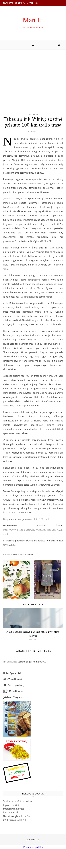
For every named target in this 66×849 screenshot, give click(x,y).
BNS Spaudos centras (24, 554)
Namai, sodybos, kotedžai (16, 816)
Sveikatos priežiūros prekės (17, 801)
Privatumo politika (33, 847)
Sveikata (33, 114)
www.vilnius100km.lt (33, 183)
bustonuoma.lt (11, 812)
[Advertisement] (33, 76)
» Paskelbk (32, 3)
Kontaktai (20, 3)
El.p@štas (8, 3)
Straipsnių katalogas (13, 808)
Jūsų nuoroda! (14, 819)
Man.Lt (33, 20)
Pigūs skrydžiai (11, 804)
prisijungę (12, 661)
